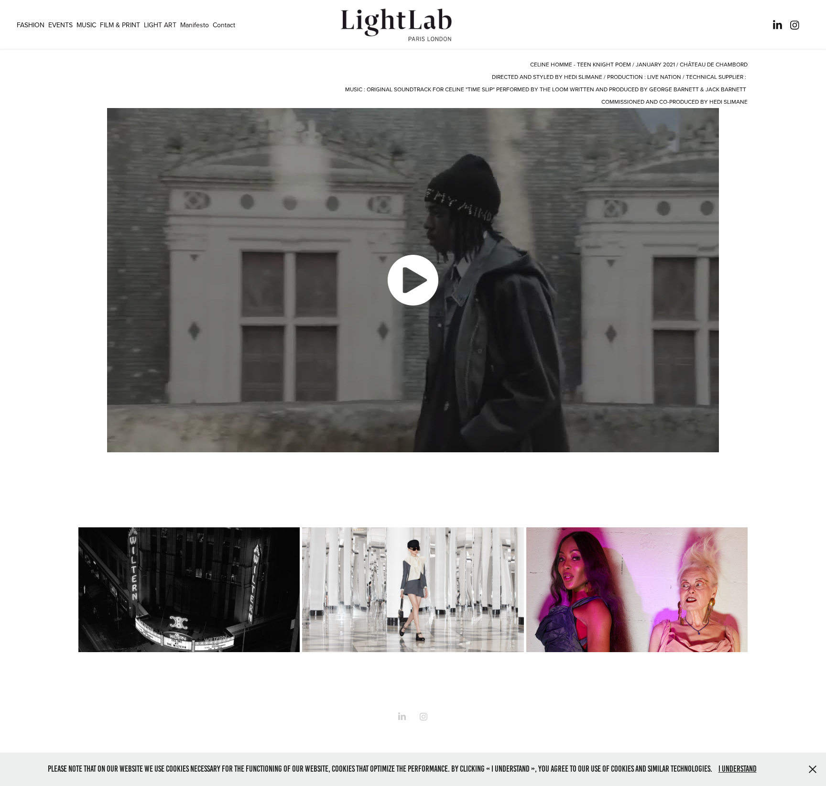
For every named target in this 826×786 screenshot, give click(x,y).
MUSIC (86, 25)
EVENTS (60, 25)
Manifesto (194, 25)
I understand (737, 769)
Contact (224, 25)
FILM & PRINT (120, 25)
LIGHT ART (160, 25)
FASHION (30, 25)
